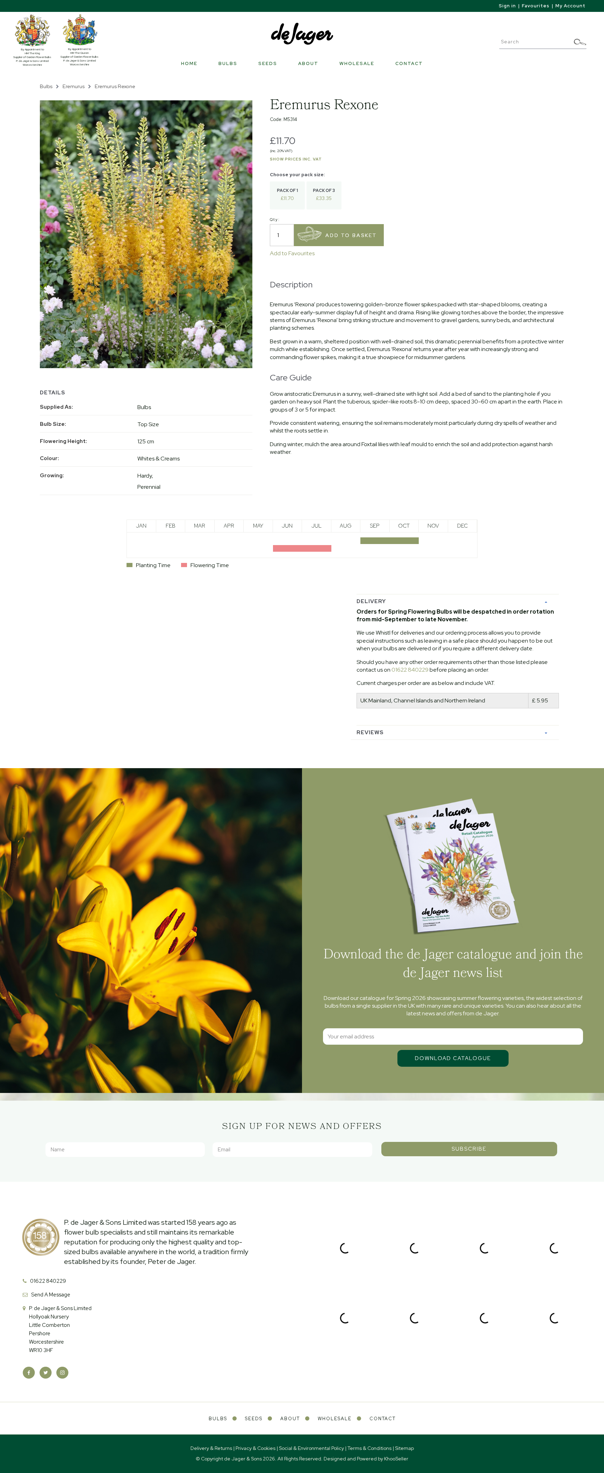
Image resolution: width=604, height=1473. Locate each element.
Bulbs (227, 63)
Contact (409, 63)
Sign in (507, 6)
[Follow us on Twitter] (45, 1373)
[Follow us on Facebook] (29, 1373)
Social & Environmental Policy (311, 1448)
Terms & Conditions (369, 1448)
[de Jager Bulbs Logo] (302, 33)
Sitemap (404, 1448)
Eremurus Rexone (115, 86)
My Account (570, 6)
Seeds (267, 63)
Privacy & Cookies (255, 1448)
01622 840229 (410, 669)
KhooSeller (396, 1459)
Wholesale (356, 63)
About (308, 63)
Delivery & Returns (211, 1448)
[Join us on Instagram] (62, 1373)
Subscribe (469, 1148)
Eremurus (74, 86)
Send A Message (50, 1294)
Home (189, 63)
